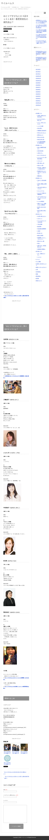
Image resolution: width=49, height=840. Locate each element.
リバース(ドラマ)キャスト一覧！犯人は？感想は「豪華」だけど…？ (41, 42)
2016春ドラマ (39, 145)
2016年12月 (38, 76)
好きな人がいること (41, 132)
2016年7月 (38, 87)
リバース (39, 257)
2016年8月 (38, 85)
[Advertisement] (7, 66)
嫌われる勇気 (40, 235)
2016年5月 (38, 91)
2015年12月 (38, 102)
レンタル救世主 (40, 201)
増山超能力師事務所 (41, 228)
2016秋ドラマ (39, 178)
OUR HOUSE (40, 150)
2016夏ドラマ (39, 113)
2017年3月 (38, 69)
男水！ (38, 243)
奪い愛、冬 (39, 233)
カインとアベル (40, 190)
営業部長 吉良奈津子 (41, 130)
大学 (37, 269)
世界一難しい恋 (40, 163)
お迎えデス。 (40, 153)
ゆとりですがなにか (7, 28)
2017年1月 (38, 73)
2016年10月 (38, 80)
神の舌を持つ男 (40, 139)
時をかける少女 (40, 137)
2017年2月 (38, 71)
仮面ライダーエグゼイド (41, 267)
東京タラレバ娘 (40, 241)
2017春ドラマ (39, 251)
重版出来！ (39, 175)
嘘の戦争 (39, 226)
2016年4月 (38, 94)
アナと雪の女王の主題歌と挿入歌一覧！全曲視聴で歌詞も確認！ (41, 31)
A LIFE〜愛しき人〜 (41, 216)
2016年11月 (38, 78)
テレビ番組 (38, 261)
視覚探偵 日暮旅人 (41, 249)
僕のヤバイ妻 (40, 165)
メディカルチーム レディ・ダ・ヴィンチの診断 (41, 198)
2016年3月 (38, 96)
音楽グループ (39, 280)
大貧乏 (38, 231)
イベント (38, 259)
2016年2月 (38, 98)
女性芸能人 (38, 271)
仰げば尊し (39, 128)
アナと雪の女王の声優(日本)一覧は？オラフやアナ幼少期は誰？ (41, 26)
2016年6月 (38, 89)
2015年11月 (38, 105)
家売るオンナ (40, 135)
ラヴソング (39, 160)
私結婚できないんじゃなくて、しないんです (41, 172)
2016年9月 (38, 82)
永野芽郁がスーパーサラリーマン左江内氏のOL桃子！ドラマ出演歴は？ (41, 21)
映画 (37, 274)
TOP (6, 7)
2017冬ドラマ (39, 214)
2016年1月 (38, 100)
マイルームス (7, 3)
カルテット (39, 218)
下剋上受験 (39, 224)
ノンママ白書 (40, 126)
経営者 (37, 278)
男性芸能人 (38, 276)
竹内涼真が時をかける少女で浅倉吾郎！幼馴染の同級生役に (41, 52)
